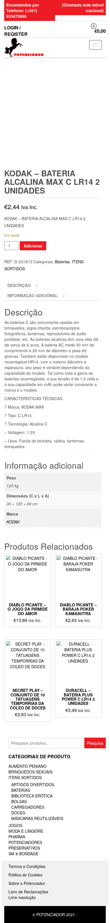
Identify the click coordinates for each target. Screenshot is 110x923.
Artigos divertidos (32, 784)
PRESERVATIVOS (24, 848)
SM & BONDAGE (23, 853)
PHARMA (16, 836)
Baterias (62, 261)
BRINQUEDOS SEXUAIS (30, 772)
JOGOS (15, 825)
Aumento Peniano (27, 766)
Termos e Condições (26, 866)
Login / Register (16, 30)
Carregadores (27, 807)
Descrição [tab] (19, 285)
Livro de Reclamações (28, 892)
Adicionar (33, 246)
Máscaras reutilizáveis (37, 818)
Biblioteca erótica (31, 796)
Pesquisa (95, 743)
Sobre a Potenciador (26, 883)
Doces (18, 812)
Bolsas (19, 801)
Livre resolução (22, 897)
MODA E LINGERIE (25, 831)
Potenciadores (25, 842)
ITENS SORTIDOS (25, 777)
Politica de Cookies (25, 875)
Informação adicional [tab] (32, 295)
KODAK (12, 522)
